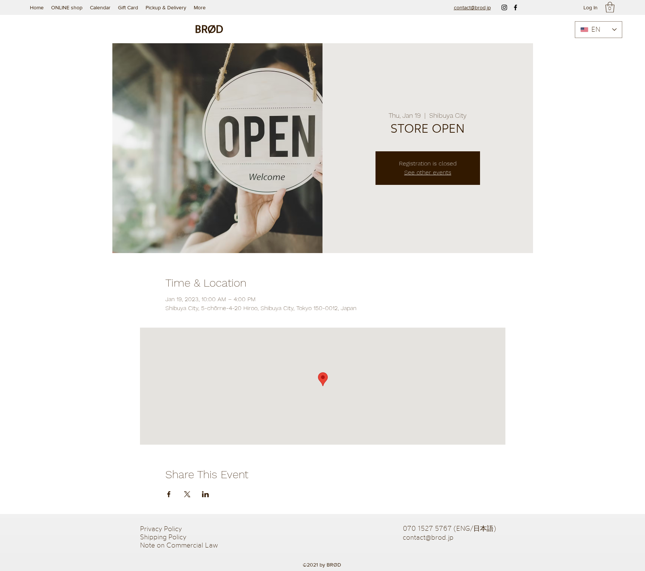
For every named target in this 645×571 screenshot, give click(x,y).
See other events (427, 172)
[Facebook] (515, 7)
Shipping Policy (163, 537)
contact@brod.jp (428, 537)
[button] (609, 7)
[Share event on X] (187, 494)
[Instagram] (504, 7)
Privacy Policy (162, 528)
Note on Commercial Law (179, 545)
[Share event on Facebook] (168, 494)
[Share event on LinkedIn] (205, 494)
